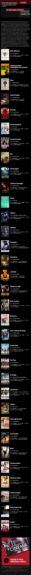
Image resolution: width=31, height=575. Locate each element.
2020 (13, 262)
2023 (28, 143)
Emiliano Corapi (16, 509)
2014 (27, 423)
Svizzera (23, 246)
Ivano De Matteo (16, 156)
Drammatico (15, 71)
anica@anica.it (7, 571)
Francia (25, 187)
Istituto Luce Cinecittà (23, 439)
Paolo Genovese (16, 230)
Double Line (16, 85)
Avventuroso (15, 305)
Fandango (21, 409)
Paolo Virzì (15, 126)
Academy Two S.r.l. (22, 291)
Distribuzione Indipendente (24, 247)
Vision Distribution (17, 56)
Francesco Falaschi (16, 347)
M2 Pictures (16, 395)
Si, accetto (23, 2)
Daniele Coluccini (16, 377)
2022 (13, 188)
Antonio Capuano (16, 97)
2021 (27, 231)
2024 (27, 114)
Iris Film (15, 512)
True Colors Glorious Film (23, 85)
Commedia (15, 55)
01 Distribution (17, 130)
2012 (13, 498)
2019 (13, 291)
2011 (27, 526)
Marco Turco (15, 406)
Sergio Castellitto (16, 495)
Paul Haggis (15, 392)
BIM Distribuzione (22, 453)
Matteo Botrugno (23, 377)
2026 (27, 55)
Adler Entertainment (22, 262)
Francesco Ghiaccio (16, 318)
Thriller (14, 511)
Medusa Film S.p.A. (17, 233)
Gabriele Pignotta (16, 333)
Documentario (15, 276)
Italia (22, 55)
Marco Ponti (15, 465)
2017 (28, 364)
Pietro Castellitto (16, 274)
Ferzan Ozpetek (16, 112)
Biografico (14, 408)
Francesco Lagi (16, 53)
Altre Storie (16, 336)
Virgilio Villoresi (16, 82)
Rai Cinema (22, 72)
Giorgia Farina (15, 480)
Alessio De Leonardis (22, 215)
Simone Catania (16, 303)
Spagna (25, 496)
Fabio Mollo (15, 436)
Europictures (22, 100)
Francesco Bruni (16, 524)
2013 (13, 439)
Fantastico (15, 84)
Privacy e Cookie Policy (15, 571)
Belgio (23, 393)
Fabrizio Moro (15, 215)
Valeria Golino (15, 450)
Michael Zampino (16, 259)
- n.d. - (13, 72)
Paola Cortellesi (16, 141)
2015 (28, 393)
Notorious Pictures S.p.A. (18, 350)
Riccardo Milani (16, 171)
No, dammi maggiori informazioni (15, 10)
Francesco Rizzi (16, 244)
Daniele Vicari (15, 69)
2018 (28, 305)
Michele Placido (16, 185)
